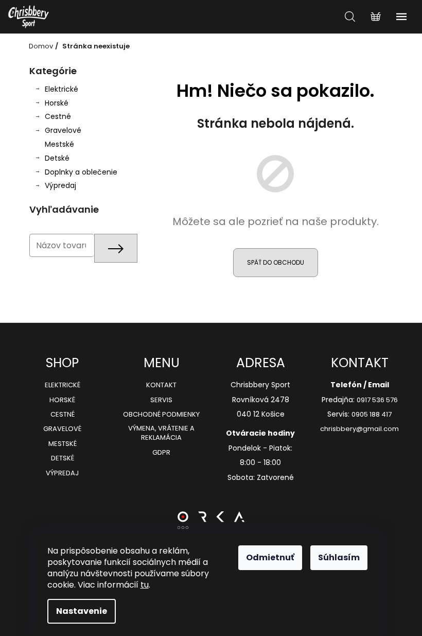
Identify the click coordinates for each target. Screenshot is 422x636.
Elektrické (61, 89)
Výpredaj (60, 185)
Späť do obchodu (275, 262)
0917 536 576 (377, 400)
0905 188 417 (371, 414)
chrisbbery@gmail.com (359, 429)
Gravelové (63, 130)
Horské (56, 103)
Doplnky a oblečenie (81, 172)
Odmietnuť (270, 557)
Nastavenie (81, 611)
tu (144, 585)
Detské (57, 158)
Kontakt (161, 385)
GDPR (161, 452)
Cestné (58, 116)
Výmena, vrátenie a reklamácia (161, 433)
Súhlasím (339, 557)
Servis (161, 400)
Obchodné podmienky (161, 414)
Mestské (59, 144)
